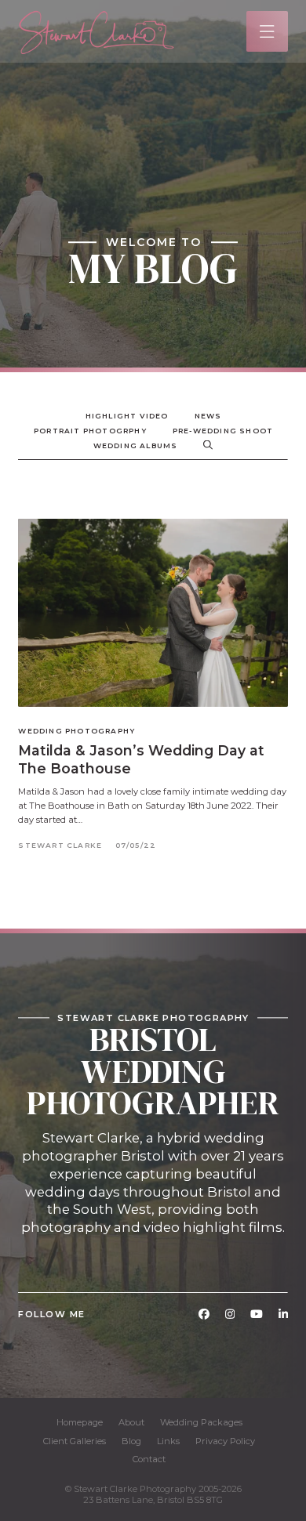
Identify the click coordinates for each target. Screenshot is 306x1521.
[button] (267, 32)
